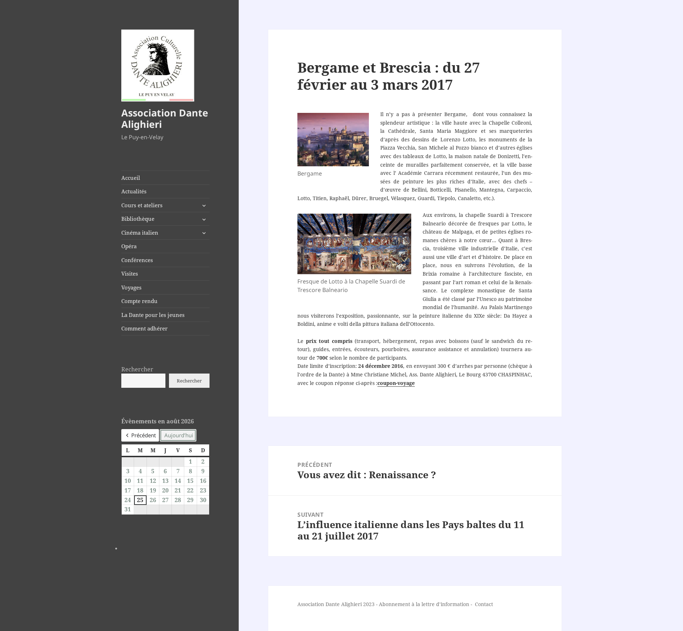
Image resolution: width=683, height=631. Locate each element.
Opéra (129, 246)
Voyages (131, 287)
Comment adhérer (144, 328)
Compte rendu (139, 300)
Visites (129, 273)
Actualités (134, 191)
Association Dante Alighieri (164, 118)
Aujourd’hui (178, 435)
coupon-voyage (396, 383)
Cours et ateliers (142, 205)
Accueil (130, 177)
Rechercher (137, 369)
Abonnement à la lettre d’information (424, 604)
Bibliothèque (137, 218)
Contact (484, 604)
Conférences (137, 260)
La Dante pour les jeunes (153, 314)
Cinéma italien (139, 232)
